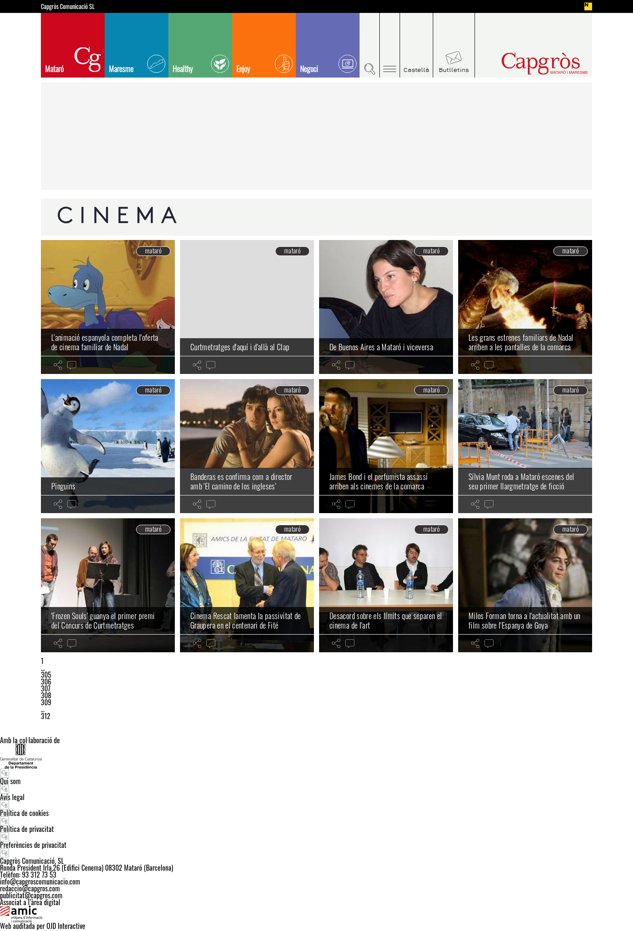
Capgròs (526, 64)
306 (46, 681)
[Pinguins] (108, 446)
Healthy (183, 68)
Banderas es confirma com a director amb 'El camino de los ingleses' (241, 481)
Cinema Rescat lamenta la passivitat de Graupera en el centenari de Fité (245, 620)
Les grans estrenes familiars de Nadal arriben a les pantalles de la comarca (521, 342)
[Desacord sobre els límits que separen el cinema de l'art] (386, 585)
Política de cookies (24, 813)
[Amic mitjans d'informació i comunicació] (316, 914)
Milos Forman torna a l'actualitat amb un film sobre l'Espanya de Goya (524, 620)
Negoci (309, 68)
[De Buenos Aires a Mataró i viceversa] (386, 307)
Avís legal (12, 797)
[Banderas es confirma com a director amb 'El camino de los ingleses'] (247, 446)
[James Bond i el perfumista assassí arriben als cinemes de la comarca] (386, 446)
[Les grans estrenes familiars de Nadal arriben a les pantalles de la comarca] (525, 307)
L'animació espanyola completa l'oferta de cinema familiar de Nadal (104, 342)
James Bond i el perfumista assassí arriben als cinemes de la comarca (378, 481)
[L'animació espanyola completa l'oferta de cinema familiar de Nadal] (108, 307)
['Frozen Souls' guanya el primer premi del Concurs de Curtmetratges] (108, 585)
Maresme (121, 68)
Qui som (10, 781)
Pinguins (63, 486)
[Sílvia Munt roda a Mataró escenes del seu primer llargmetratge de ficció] (525, 446)
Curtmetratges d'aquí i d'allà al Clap (239, 346)
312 (45, 716)
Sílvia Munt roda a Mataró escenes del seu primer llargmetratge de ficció (521, 481)
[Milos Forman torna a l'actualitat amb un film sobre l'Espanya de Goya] (525, 585)
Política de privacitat (27, 829)
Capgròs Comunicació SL (68, 6)
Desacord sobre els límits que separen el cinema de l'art (385, 620)
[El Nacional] (588, 6)
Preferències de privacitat (33, 845)
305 (46, 674)
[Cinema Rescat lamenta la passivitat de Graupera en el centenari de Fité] (247, 585)
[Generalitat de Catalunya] (316, 756)
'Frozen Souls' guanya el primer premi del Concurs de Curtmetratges (103, 620)
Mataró (54, 68)
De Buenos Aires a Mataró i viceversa (381, 346)
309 (46, 702)
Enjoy (243, 68)
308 (46, 695)
